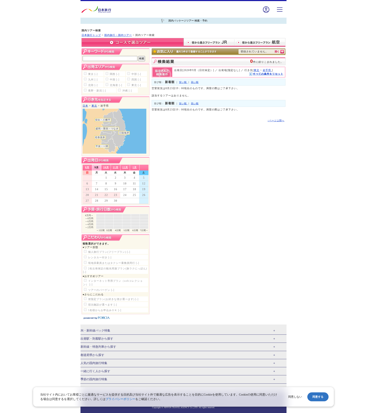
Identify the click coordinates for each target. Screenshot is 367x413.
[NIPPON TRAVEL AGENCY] (97, 9)
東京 (93, 74)
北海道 (116, 85)
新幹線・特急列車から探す (98, 346)
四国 (136, 79)
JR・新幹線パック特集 (95, 330)
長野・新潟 (97, 90)
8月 (87, 167)
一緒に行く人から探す (95, 371)
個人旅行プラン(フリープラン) (109, 251)
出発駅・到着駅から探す (96, 338)
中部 (136, 74)
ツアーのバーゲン (101, 290)
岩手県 (267, 70)
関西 (114, 74)
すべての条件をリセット (268, 73)
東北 (136, 85)
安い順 (183, 82)
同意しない (295, 396)
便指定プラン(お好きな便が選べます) (113, 299)
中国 (114, 79)
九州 (93, 79)
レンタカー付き (100, 257)
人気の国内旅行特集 (93, 363)
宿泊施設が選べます (102, 304)
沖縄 (127, 90)
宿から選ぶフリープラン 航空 (259, 42)
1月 (135, 167)
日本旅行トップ (91, 35)
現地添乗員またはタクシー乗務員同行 (113, 263)
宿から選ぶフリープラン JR (209, 42)
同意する (317, 396)
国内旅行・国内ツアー (118, 35)
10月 (106, 167)
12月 (125, 167)
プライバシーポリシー (120, 399)
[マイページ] (266, 12)
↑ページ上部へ (276, 120)
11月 (116, 167)
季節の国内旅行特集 (93, 379)
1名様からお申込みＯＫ (104, 310)
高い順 (195, 82)
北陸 (93, 85)
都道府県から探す (92, 355)
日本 (85, 105)
